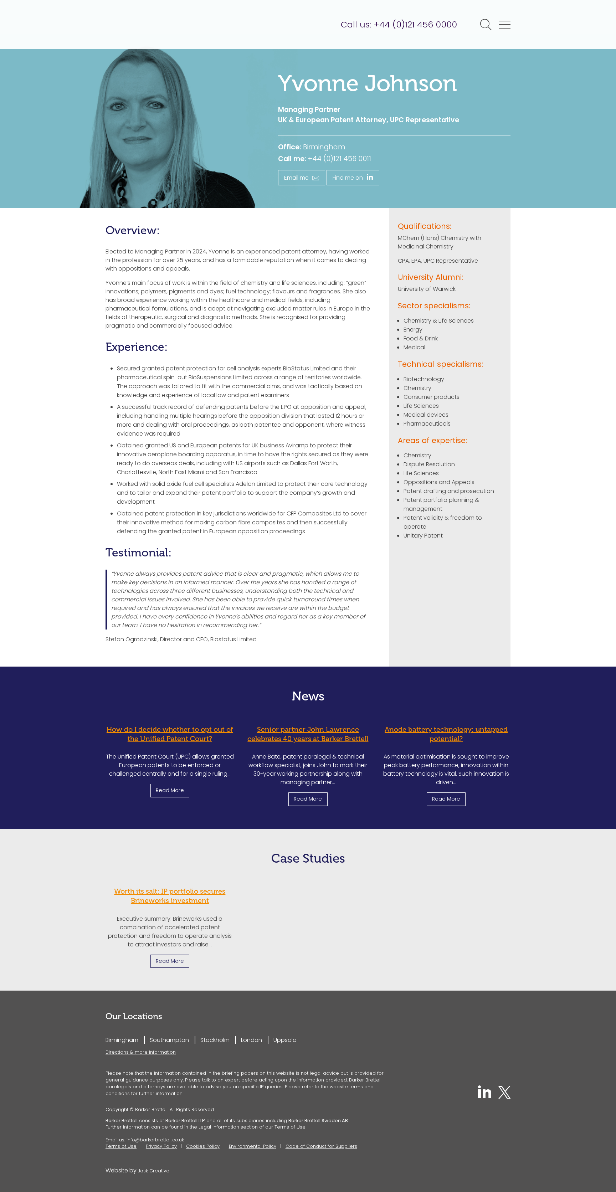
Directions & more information (141, 1052)
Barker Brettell (161, 24)
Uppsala (285, 1040)
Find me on (348, 178)
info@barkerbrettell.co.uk (155, 1140)
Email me (296, 178)
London (251, 1040)
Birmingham (122, 1040)
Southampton (169, 1040)
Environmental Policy (252, 1146)
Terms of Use (290, 1127)
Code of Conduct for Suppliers (321, 1146)
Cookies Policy (203, 1146)
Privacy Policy (161, 1146)
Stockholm (215, 1040)
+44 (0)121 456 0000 (415, 24)
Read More (170, 790)
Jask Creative (153, 1171)
